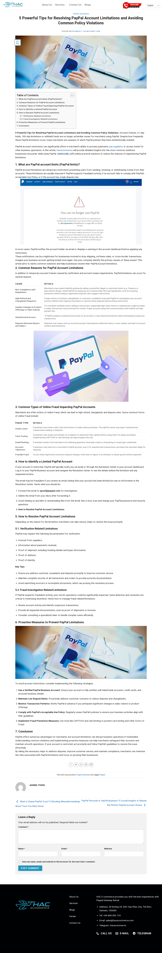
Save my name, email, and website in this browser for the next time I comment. (58, 861)
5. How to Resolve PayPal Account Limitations (38, 112)
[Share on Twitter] (76, 764)
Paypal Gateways (81, 14)
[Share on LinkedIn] (91, 764)
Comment (23, 827)
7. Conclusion (23, 126)
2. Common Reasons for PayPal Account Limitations (41, 102)
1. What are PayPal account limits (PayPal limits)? (39, 99)
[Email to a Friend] (81, 764)
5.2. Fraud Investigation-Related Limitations (39, 119)
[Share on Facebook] (71, 764)
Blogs (88, 4)
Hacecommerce (118, 925)
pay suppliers (116, 146)
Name (21, 848)
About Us (47, 4)
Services (60, 4)
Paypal (102, 775)
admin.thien (95, 31)
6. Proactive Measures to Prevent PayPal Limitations (41, 122)
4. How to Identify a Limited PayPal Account (37, 109)
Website (108, 848)
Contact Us (75, 4)
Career (72, 916)
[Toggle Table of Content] (71, 95)
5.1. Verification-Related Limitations (35, 116)
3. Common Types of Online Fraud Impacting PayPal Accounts (45, 106)
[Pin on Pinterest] (86, 764)
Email (64, 848)
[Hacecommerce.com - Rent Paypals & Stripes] (20, 4)
